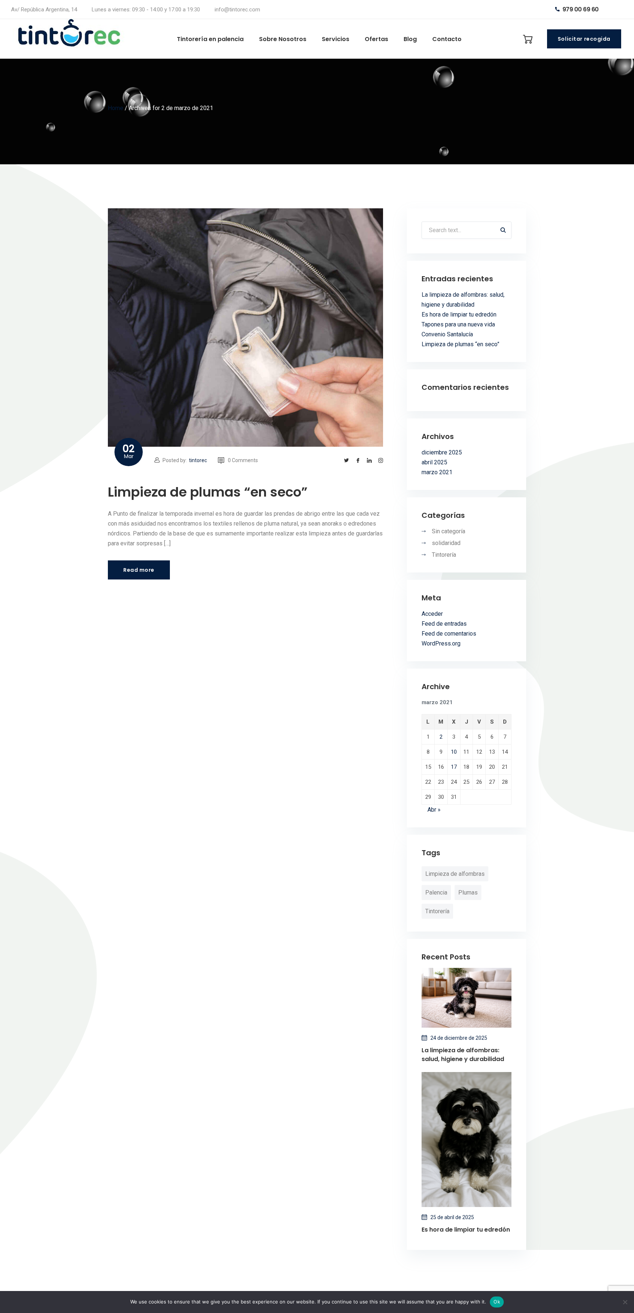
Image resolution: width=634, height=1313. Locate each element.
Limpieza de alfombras (455, 873)
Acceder (432, 613)
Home (115, 108)
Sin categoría (448, 531)
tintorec (198, 460)
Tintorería (444, 554)
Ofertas (376, 39)
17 (454, 767)
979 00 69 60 (580, 9)
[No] (624, 1302)
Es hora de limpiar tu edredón (459, 314)
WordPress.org (441, 643)
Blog (410, 39)
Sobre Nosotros (282, 39)
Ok (496, 1302)
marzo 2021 (437, 472)
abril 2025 (434, 462)
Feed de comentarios (449, 633)
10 (454, 752)
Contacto (447, 39)
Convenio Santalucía (447, 334)
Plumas (468, 892)
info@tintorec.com (237, 9)
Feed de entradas (444, 623)
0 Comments (243, 460)
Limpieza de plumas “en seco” (207, 492)
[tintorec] (71, 39)
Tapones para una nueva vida (458, 324)
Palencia (436, 892)
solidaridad (446, 543)
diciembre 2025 (442, 452)
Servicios (335, 39)
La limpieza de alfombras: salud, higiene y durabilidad (463, 1054)
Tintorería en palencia (210, 39)
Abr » (434, 809)
